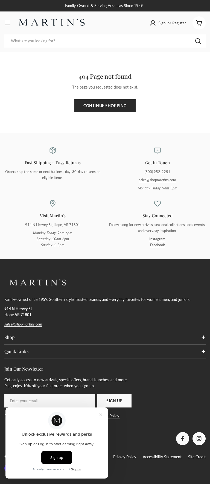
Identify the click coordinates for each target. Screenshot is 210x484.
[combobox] (105, 41)
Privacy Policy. (108, 415)
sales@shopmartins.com (157, 180)
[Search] (198, 41)
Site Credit (197, 456)
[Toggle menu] (7, 23)
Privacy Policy (124, 456)
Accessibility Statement (162, 456)
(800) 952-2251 (157, 172)
